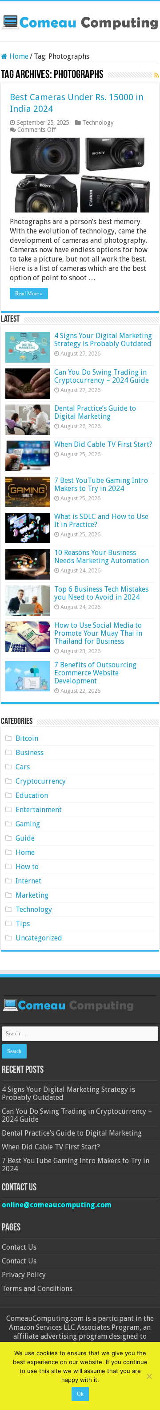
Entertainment (39, 809)
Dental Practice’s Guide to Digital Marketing (95, 412)
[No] (148, 1376)
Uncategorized (39, 938)
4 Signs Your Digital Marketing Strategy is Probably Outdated (103, 339)
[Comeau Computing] (80, 21)
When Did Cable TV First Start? (103, 444)
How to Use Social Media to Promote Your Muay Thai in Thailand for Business (98, 633)
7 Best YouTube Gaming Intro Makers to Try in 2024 (101, 484)
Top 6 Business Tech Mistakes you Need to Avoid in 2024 (101, 593)
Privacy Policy (24, 1275)
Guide (25, 838)
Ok (80, 1394)
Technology (98, 122)
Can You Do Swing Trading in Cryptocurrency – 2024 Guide (101, 376)
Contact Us (19, 1247)
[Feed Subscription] (156, 75)
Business (30, 752)
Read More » (29, 293)
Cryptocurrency (41, 781)
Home (18, 56)
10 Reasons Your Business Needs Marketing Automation (101, 556)
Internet (28, 881)
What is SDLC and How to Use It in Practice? (101, 520)
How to (27, 866)
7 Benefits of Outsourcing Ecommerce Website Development (95, 673)
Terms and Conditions (37, 1288)
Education (32, 795)
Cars (23, 767)
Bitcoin (27, 738)
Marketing (32, 895)
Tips (23, 924)
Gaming (28, 824)
